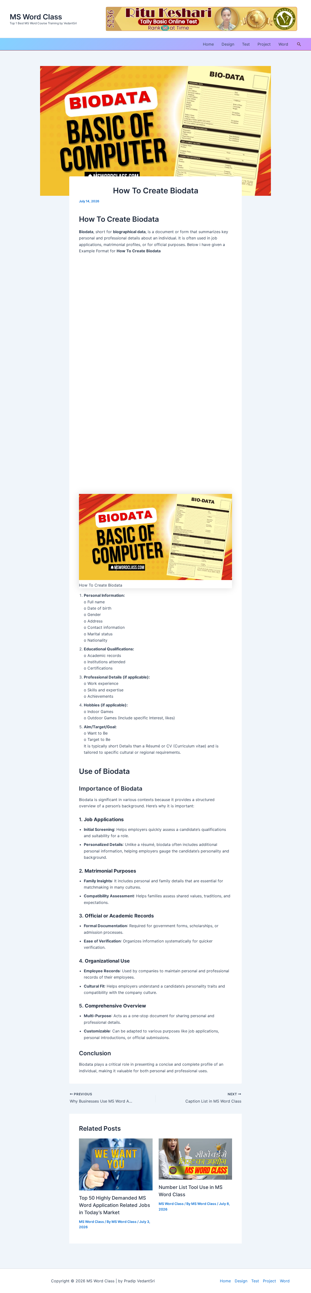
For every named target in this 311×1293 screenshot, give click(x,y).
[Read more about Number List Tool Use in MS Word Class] (195, 1158)
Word (283, 44)
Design (228, 44)
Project (264, 44)
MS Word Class (36, 16)
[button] (299, 44)
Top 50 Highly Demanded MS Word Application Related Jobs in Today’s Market (114, 1205)
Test (246, 44)
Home (208, 44)
